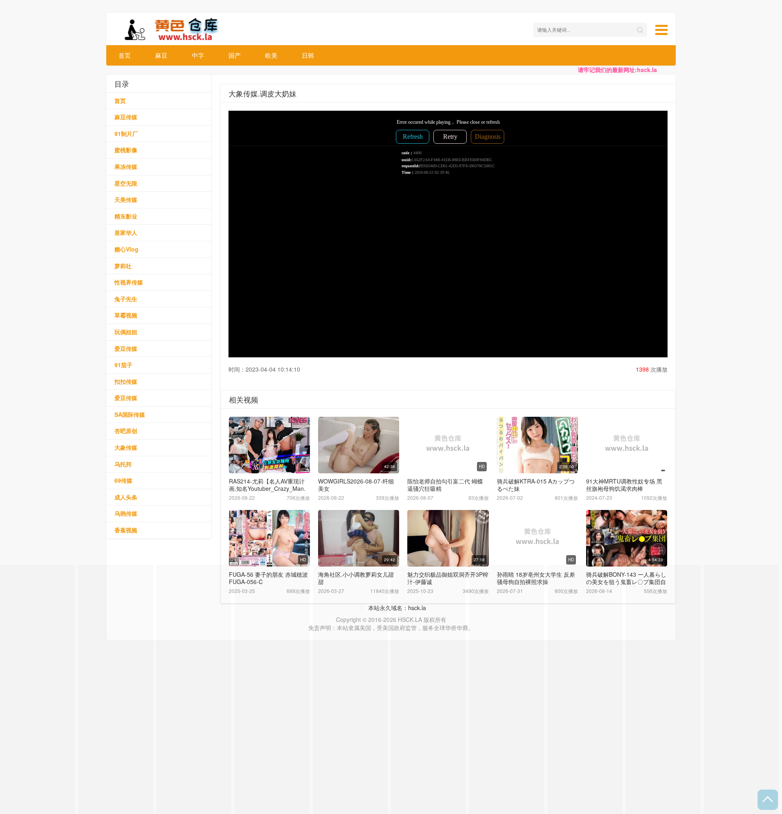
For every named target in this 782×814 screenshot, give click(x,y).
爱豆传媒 (125, 348)
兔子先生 (125, 299)
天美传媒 (125, 199)
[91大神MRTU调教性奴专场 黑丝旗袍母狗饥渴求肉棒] (626, 445)
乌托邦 (123, 464)
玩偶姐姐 (125, 332)
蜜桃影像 (125, 150)
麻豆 (161, 55)
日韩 (308, 55)
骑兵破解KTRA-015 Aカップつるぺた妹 (536, 484)
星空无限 (125, 183)
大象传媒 (125, 447)
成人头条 (125, 497)
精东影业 (125, 216)
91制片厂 (126, 133)
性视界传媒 (128, 282)
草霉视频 (125, 315)
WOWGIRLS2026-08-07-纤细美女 (356, 484)
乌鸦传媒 (125, 513)
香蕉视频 (125, 530)
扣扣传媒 (125, 381)
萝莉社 (123, 266)
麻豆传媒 (125, 117)
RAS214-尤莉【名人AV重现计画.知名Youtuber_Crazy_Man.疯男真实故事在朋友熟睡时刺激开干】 (269, 492)
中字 (198, 55)
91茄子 (123, 365)
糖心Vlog (126, 249)
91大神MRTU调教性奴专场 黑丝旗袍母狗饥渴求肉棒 (624, 484)
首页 (125, 55)
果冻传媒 (125, 166)
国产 (234, 55)
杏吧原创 (125, 431)
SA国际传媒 (129, 414)
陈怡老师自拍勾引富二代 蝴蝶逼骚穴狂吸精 (445, 484)
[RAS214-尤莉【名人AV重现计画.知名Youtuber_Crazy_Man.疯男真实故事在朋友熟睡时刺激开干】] (269, 445)
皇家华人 (125, 232)
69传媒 (123, 480)
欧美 (271, 55)
